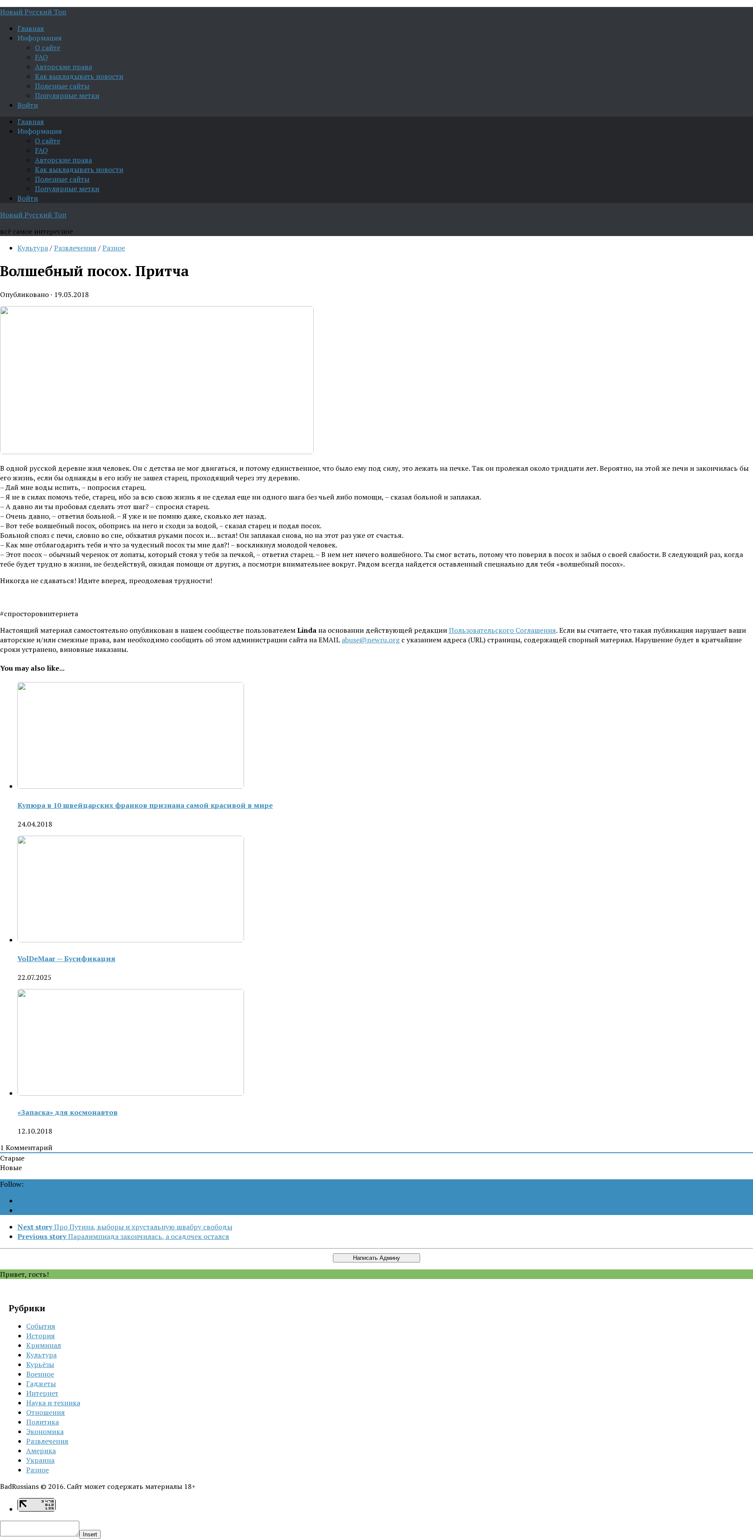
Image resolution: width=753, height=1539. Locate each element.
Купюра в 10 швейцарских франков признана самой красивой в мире (145, 805)
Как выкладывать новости (79, 76)
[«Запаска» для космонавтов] (130, 1093)
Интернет (42, 1393)
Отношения (45, 1412)
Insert (90, 1534)
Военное (40, 1374)
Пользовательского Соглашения (502, 630)
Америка (41, 1450)
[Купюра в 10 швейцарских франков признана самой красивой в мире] (130, 786)
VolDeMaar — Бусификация (66, 958)
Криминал (43, 1345)
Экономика (45, 1431)
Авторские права (63, 66)
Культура (32, 248)
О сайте (47, 47)
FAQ (41, 57)
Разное (113, 248)
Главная (30, 28)
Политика (42, 1422)
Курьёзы (40, 1364)
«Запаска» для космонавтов (67, 1112)
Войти (27, 105)
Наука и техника (53, 1402)
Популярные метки (67, 95)
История (40, 1335)
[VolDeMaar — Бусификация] (130, 940)
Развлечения (75, 248)
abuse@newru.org (371, 640)
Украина (40, 1460)
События (40, 1326)
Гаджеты (41, 1383)
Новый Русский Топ (33, 12)
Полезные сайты (62, 86)
